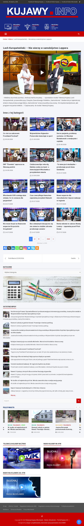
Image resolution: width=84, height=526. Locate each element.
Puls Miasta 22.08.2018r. (16, 258)
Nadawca (6, 509)
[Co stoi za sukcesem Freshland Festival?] (6, 352)
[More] (37, 248)
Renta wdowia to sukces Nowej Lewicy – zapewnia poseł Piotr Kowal (69, 226)
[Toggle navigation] (5, 34)
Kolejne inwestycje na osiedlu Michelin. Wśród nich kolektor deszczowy (37, 341)
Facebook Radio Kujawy (52, 2)
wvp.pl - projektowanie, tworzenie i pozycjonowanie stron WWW (46, 523)
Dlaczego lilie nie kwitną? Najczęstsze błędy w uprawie (30, 356)
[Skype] (33, 248)
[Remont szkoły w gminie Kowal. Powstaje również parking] (6, 325)
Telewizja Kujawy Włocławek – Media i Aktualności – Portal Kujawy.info (47, 520)
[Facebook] (79, 1)
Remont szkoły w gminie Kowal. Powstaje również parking (32, 323)
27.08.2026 (12, 432)
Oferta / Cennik (13, 506)
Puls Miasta (16, 425)
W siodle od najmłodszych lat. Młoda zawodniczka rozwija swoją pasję (36, 380)
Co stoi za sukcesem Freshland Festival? (26, 349)
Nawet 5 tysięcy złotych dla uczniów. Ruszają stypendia (31, 371)
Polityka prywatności (68, 506)
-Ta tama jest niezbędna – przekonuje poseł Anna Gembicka (67, 167)
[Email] (21, 248)
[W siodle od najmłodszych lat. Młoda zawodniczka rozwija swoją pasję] (6, 383)
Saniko (73, 258)
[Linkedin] (13, 248)
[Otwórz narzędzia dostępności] (79, 522)
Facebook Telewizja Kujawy (36, 2)
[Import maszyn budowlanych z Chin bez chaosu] (6, 391)
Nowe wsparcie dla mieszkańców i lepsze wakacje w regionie (69, 198)
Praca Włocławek (29, 509)
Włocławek (59, 425)
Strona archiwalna (16, 509)
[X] (9, 248)
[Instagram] (25, 248)
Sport (23, 425)
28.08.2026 (36, 432)
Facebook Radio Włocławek (69, 2)
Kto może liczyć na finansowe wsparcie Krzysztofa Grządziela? (14, 226)
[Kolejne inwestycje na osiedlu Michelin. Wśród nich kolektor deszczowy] (6, 344)
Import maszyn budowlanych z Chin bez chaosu (28, 388)
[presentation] (76, 407)
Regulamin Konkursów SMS (28, 506)
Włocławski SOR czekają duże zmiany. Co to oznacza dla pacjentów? (14, 198)
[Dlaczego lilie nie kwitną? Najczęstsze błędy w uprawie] (6, 359)
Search (78, 401)
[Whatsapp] (17, 248)
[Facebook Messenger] (29, 248)
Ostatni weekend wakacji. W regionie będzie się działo (30, 364)
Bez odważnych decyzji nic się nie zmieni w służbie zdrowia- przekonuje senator (41, 226)
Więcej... (13, 395)
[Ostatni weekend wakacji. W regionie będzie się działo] (6, 367)
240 (48, 239)
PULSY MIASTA (8, 407)
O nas (5, 506)
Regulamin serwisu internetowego (49, 506)
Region (10, 425)
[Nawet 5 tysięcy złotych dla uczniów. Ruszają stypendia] (6, 374)
